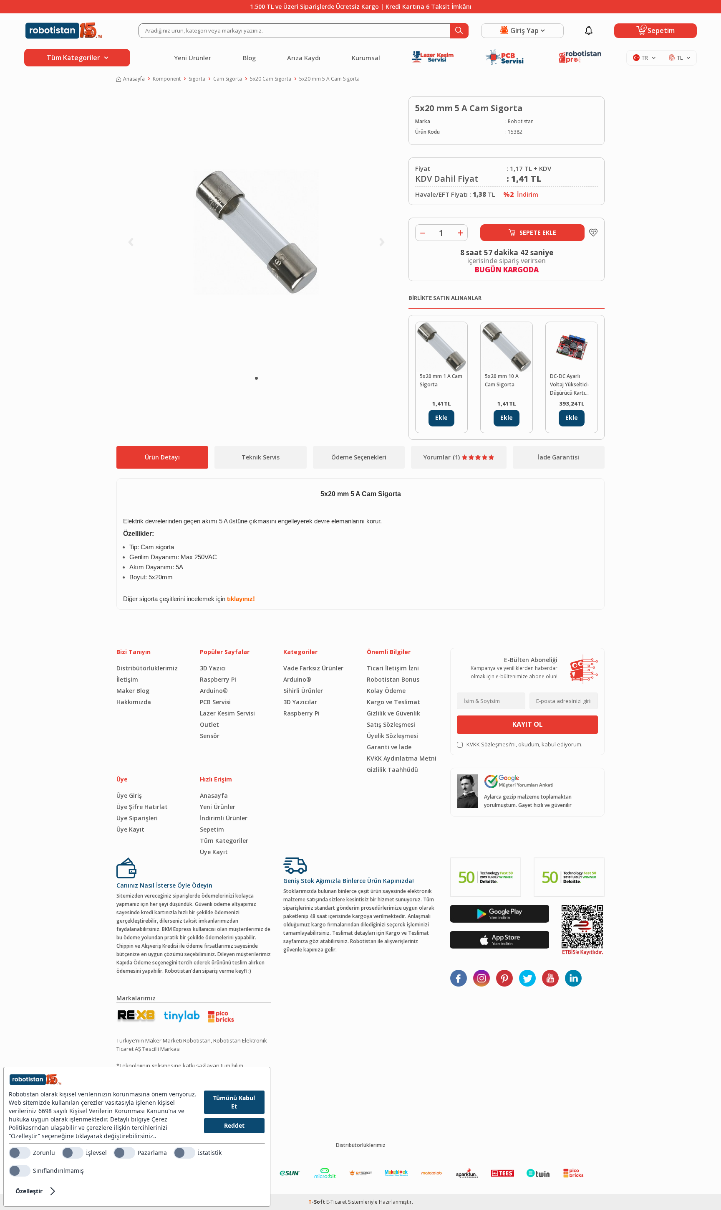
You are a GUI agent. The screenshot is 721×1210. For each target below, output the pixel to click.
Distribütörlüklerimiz (147, 668)
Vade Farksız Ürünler (313, 668)
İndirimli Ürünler (223, 818)
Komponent (167, 78)
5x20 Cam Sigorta (270, 78)
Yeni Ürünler (192, 57)
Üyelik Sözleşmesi (392, 736)
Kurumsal (366, 57)
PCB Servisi (215, 702)
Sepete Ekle (537, 232)
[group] (256, 232)
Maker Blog (132, 691)
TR (645, 57)
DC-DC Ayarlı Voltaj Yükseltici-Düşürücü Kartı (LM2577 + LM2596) (570, 385)
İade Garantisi (558, 457)
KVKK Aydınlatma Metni (401, 758)
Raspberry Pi (218, 679)
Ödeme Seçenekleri (358, 457)
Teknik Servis (261, 457)
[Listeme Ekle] (591, 232)
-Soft (317, 1201)
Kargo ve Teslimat (393, 702)
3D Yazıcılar (300, 702)
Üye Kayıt (130, 829)
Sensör (209, 736)
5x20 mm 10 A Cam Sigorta (502, 380)
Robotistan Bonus (393, 679)
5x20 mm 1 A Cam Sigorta (441, 380)
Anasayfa (134, 78)
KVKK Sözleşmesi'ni (491, 744)
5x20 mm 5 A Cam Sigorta (329, 78)
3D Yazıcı (213, 668)
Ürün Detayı (162, 457)
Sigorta (197, 78)
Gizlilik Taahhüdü (392, 770)
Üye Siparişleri (137, 818)
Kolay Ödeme (386, 691)
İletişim (127, 679)
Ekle (441, 417)
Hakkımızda (133, 702)
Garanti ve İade (389, 747)
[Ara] (459, 30)
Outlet (209, 724)
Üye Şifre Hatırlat (142, 807)
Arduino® (214, 691)
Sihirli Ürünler (303, 691)
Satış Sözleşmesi (391, 724)
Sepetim (212, 829)
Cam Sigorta (227, 78)
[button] (256, 378)
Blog (249, 57)
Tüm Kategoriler (224, 841)
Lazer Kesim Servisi (227, 713)
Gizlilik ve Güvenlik (393, 713)
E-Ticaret (336, 1201)
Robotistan (521, 121)
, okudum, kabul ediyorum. (524, 744)
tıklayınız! (241, 599)
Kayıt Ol (527, 724)
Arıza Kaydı (303, 57)
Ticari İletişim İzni (393, 668)
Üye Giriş (129, 795)
